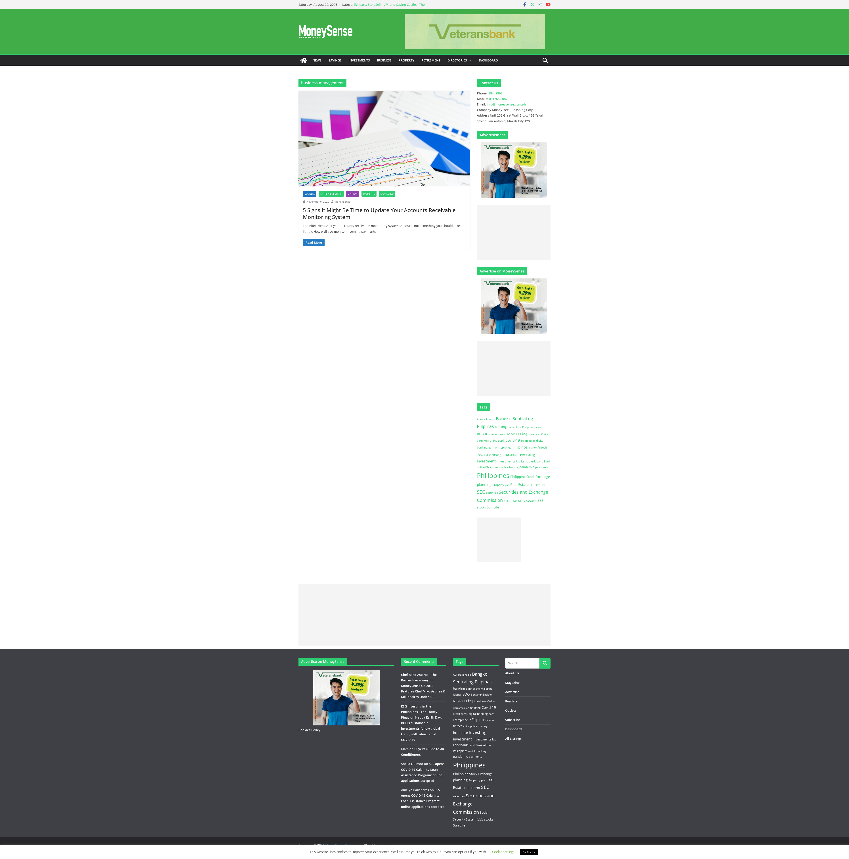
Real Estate (519, 484)
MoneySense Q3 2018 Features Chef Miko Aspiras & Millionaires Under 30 (423, 691)
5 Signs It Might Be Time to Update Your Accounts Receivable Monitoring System (379, 213)
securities (492, 492)
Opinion (353, 193)
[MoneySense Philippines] (303, 60)
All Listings (513, 738)
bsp (525, 433)
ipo (518, 461)
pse (507, 485)
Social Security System (520, 501)
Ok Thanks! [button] (529, 852)
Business (384, 60)
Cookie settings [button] (503, 851)
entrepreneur (504, 447)
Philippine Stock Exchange (530, 476)
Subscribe (512, 720)
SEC (481, 492)
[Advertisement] (514, 232)
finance (532, 447)
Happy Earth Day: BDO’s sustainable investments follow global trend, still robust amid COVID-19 (421, 728)
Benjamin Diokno (495, 434)
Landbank (528, 461)
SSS (540, 500)
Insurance (509, 454)
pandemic (526, 467)
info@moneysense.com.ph (506, 104)
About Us (512, 673)
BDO (480, 433)
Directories (457, 60)
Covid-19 (512, 440)
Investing (526, 454)
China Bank (497, 441)
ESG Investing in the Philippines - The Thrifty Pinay (419, 711)
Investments (359, 60)
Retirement (430, 60)
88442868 (495, 93)
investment (486, 461)
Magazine (512, 683)
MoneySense (342, 201)
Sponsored (387, 193)
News (317, 60)
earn (491, 447)
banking (501, 427)
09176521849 (499, 99)
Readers (511, 701)
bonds (511, 434)
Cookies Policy (309, 730)
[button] (469, 60)
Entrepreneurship (331, 193)
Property (406, 60)
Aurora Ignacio (486, 419)
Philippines (493, 475)
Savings (335, 60)
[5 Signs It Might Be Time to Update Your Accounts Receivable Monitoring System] (384, 138)
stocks (481, 507)
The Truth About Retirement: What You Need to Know (393, 3)
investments (506, 461)
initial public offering (489, 454)
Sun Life (493, 507)
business (535, 434)
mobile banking (509, 467)
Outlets (510, 710)
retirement (537, 485)
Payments (369, 193)
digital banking (478, 714)
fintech (542, 447)
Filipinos (521, 447)
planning (484, 484)
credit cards (528, 441)
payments (541, 467)
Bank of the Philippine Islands (525, 427)
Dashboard (488, 60)
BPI (518, 434)
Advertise (512, 692)
